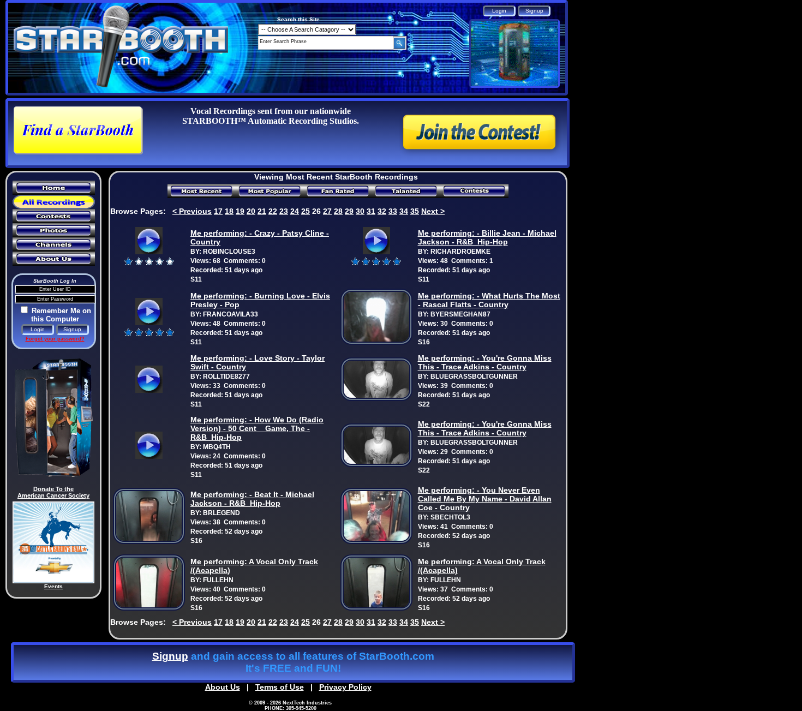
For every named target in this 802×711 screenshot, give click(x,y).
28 (338, 211)
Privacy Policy (345, 687)
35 (414, 211)
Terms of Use (279, 687)
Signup (170, 656)
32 (382, 211)
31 (371, 211)
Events (53, 586)
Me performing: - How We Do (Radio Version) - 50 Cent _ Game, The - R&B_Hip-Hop (257, 428)
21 (262, 211)
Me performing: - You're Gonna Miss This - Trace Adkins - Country (485, 362)
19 (240, 211)
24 (294, 211)
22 (272, 211)
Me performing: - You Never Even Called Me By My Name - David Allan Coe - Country (485, 499)
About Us (222, 687)
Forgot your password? (55, 339)
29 (349, 211)
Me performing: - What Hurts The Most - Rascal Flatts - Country (489, 300)
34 (403, 211)
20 (251, 211)
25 (305, 211)
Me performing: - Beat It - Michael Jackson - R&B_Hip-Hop (252, 498)
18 (229, 211)
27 (327, 211)
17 (218, 211)
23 (283, 211)
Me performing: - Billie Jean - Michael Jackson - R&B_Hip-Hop (487, 237)
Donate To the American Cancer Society (53, 492)
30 (360, 211)
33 (392, 211)
